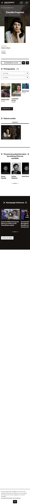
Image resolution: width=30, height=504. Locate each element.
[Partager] (23, 62)
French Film (5, 99)
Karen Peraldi (3, 177)
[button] (18, 127)
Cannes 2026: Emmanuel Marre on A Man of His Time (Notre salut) (10, 223)
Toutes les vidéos (7, 238)
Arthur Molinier (15, 177)
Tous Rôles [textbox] (5, 77)
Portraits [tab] (15, 122)
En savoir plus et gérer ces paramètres (11, 498)
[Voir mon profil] (27, 2)
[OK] (15, 501)
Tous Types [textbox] (5, 73)
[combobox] (15, 73)
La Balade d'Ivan (15, 99)
